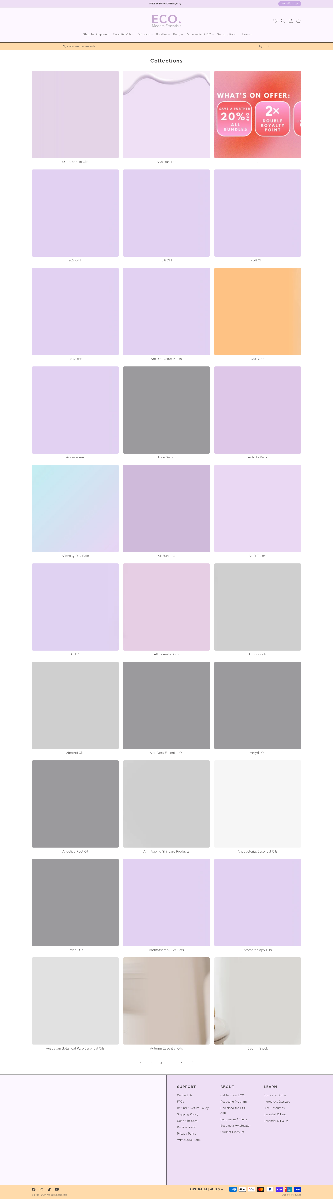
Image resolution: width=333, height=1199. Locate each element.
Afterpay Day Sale (75, 556)
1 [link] (140, 1062)
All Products (258, 654)
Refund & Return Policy (193, 1108)
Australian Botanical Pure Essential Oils (75, 1048)
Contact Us (185, 1095)
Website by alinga (291, 1195)
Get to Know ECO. (232, 1095)
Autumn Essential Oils (166, 1048)
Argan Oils (75, 950)
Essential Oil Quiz (276, 1120)
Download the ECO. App (233, 1110)
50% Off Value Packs (166, 359)
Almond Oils (75, 753)
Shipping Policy (187, 1114)
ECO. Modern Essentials (54, 1195)
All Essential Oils (166, 654)
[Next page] (192, 1062)
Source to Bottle (275, 1095)
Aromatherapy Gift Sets (166, 950)
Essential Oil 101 (275, 1114)
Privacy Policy (186, 1133)
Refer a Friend (186, 1127)
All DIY (75, 654)
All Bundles (166, 556)
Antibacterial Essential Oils (258, 851)
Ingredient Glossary (277, 1101)
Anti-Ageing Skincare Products (166, 851)
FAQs (180, 1101)
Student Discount (232, 1132)
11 (182, 1062)
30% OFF (166, 260)
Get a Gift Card (187, 1120)
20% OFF (75, 260)
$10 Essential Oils (75, 162)
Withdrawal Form (189, 1139)
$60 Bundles (166, 162)
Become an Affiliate (233, 1119)
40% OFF (257, 260)
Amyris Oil (257, 753)
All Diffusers (258, 556)
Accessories (75, 457)
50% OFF (75, 359)
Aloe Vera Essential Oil (166, 753)
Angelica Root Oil (75, 851)
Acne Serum (166, 457)
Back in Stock (257, 1048)
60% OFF (258, 359)
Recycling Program (233, 1101)
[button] (95, 34)
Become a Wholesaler (235, 1125)
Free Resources (274, 1108)
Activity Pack (257, 457)
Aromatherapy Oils (258, 950)
